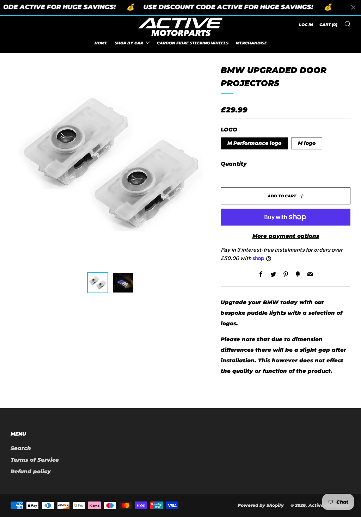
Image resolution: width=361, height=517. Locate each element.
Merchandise (251, 43)
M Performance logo (254, 143)
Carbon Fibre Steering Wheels (192, 43)
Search (21, 448)
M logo (307, 143)
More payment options (285, 236)
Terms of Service (35, 459)
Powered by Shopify (261, 505)
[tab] (97, 282)
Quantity (234, 163)
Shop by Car (129, 43)
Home (100, 43)
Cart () (328, 24)
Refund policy (31, 471)
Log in (306, 24)
